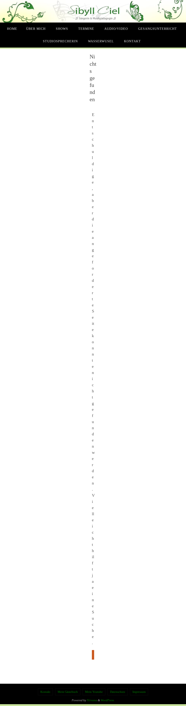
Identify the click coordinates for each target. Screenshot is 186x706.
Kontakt (45, 691)
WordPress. (108, 700)
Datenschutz (117, 691)
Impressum (139, 691)
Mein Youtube (94, 691)
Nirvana (92, 700)
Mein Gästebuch (68, 691)
